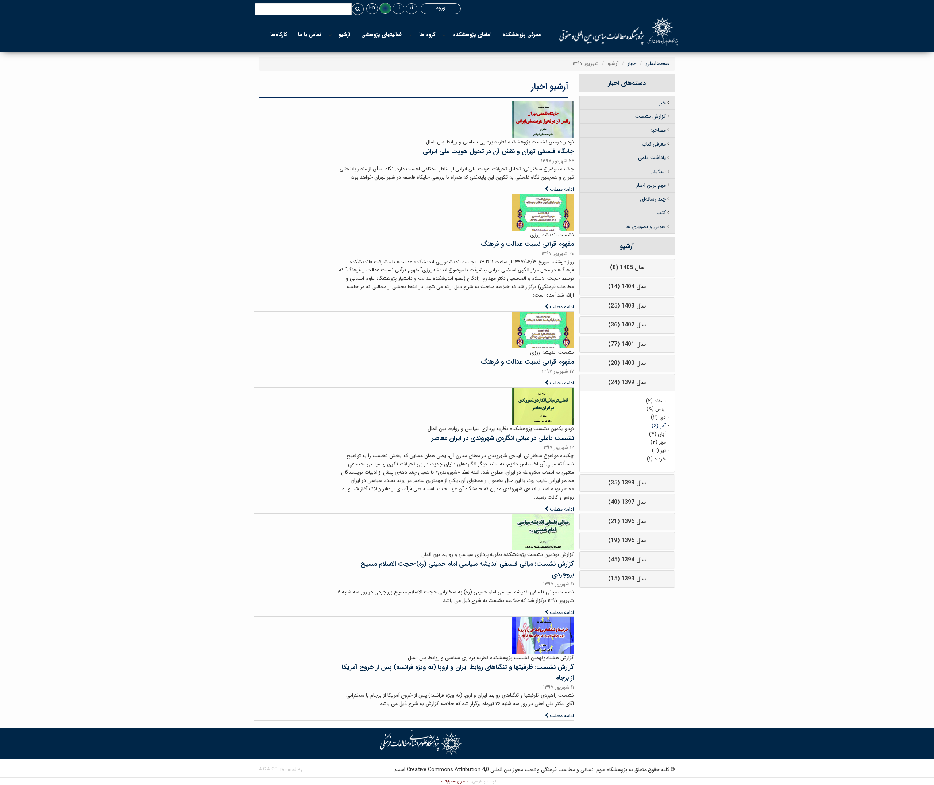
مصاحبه (658, 130)
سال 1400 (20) (627, 363)
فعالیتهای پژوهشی (381, 35)
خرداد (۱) (656, 459)
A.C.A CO (268, 769)
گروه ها (427, 35)
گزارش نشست (650, 116)
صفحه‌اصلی (657, 63)
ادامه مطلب (561, 189)
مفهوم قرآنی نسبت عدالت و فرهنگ (527, 244)
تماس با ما (309, 35)
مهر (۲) (658, 442)
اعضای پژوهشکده (472, 35)
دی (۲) (658, 417)
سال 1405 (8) (627, 267)
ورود (440, 8)
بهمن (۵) (656, 409)
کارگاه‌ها (278, 35)
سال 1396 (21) (627, 521)
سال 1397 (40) (627, 502)
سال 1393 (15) (627, 578)
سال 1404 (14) (627, 286)
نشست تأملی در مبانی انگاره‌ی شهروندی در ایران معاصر (503, 438)
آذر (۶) (659, 426)
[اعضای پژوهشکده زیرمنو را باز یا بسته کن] (444, 35)
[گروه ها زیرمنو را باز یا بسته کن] (410, 35)
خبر (662, 103)
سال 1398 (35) (627, 482)
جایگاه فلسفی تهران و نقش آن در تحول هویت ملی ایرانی (498, 151)
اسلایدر (658, 171)
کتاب (661, 213)
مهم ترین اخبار (651, 185)
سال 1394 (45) (627, 559)
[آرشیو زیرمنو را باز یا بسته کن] (330, 35)
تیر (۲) (659, 450)
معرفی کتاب (654, 144)
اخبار (632, 63)
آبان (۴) (657, 434)
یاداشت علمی (652, 158)
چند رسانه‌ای (653, 199)
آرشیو (344, 35)
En (372, 8)
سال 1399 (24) (627, 382)
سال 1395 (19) (627, 540)
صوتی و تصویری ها (646, 227)
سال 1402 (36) (627, 324)
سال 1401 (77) (627, 344)
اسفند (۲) (656, 401)
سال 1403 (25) (627, 305)
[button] (385, 8)
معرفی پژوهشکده (521, 35)
